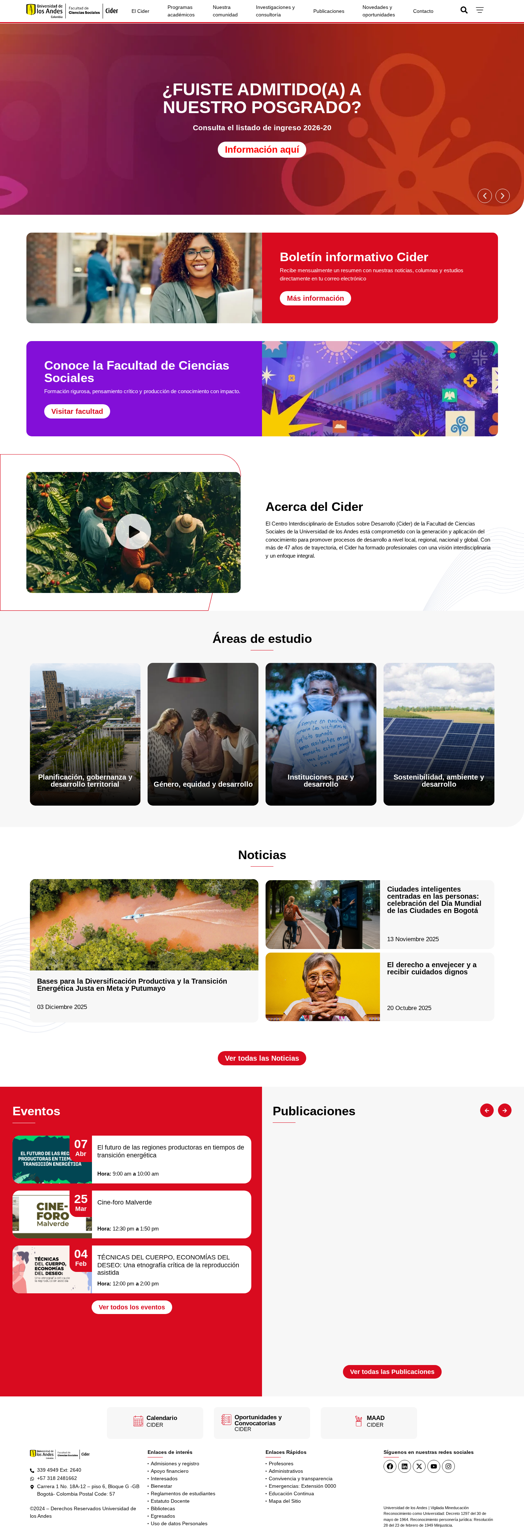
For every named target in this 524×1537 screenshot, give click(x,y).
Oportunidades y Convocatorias (258, 1420)
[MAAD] (358, 1421)
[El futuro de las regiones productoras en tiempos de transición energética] (52, 1159)
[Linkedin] (404, 1466)
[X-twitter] (419, 1466)
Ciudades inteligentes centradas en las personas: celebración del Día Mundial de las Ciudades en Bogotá (434, 899)
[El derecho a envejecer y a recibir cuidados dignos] (323, 987)
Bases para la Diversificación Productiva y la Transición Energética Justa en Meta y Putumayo (132, 984)
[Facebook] (390, 1466)
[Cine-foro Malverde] (52, 1214)
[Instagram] (448, 1466)
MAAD (376, 1418)
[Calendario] (138, 1421)
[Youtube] (433, 1466)
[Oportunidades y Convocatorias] (226, 1419)
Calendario (162, 1418)
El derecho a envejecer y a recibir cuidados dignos (432, 968)
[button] (485, 196)
